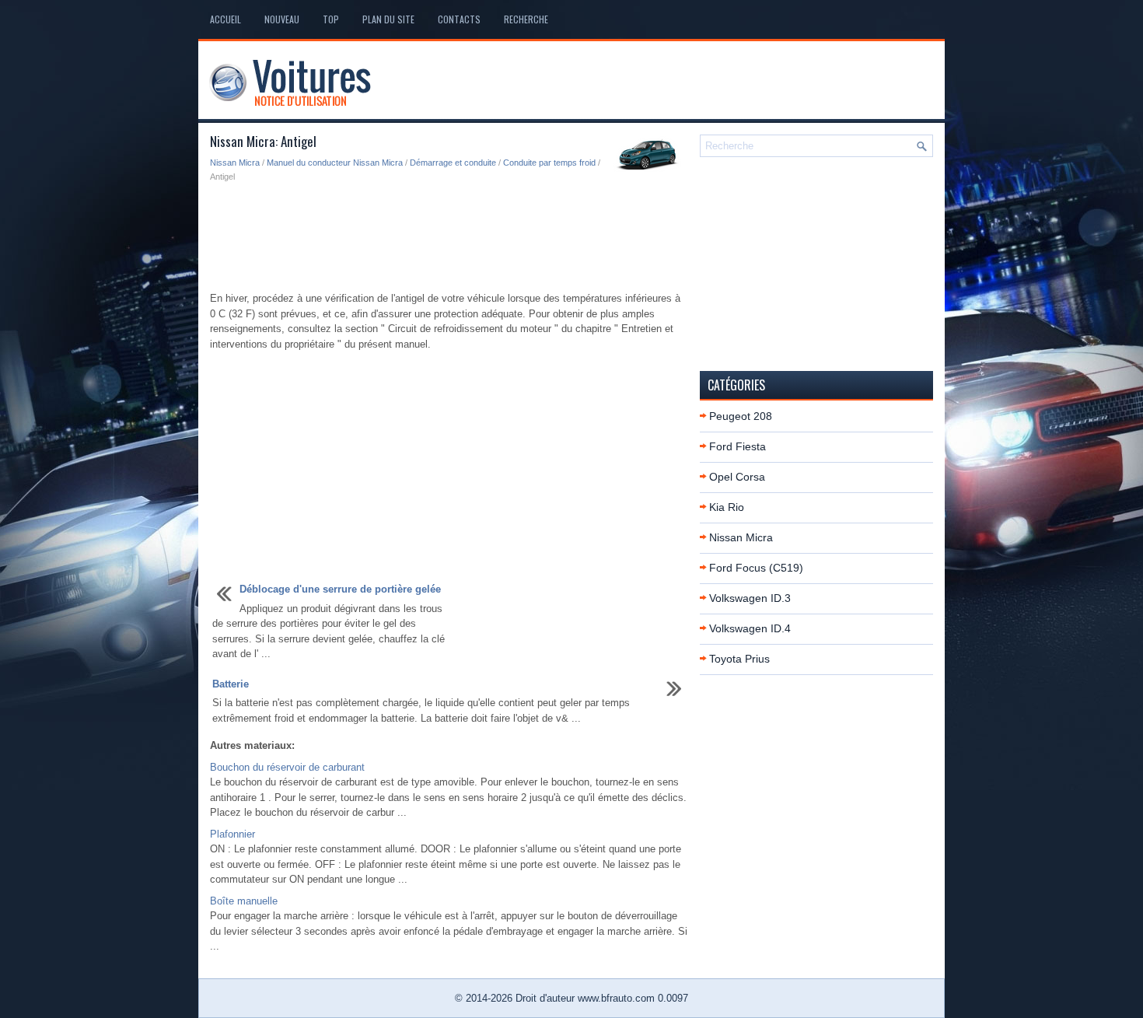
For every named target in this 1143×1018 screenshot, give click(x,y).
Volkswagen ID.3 (750, 598)
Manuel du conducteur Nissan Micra (335, 162)
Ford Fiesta (737, 446)
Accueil (225, 19)
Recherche (526, 19)
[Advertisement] (449, 238)
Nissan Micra (235, 162)
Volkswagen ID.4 (750, 628)
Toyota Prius (739, 658)
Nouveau (281, 19)
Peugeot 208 (740, 416)
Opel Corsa (737, 477)
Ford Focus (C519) (756, 567)
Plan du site (388, 19)
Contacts (459, 19)
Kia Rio (726, 507)
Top (331, 19)
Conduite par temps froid (549, 162)
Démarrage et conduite (453, 162)
